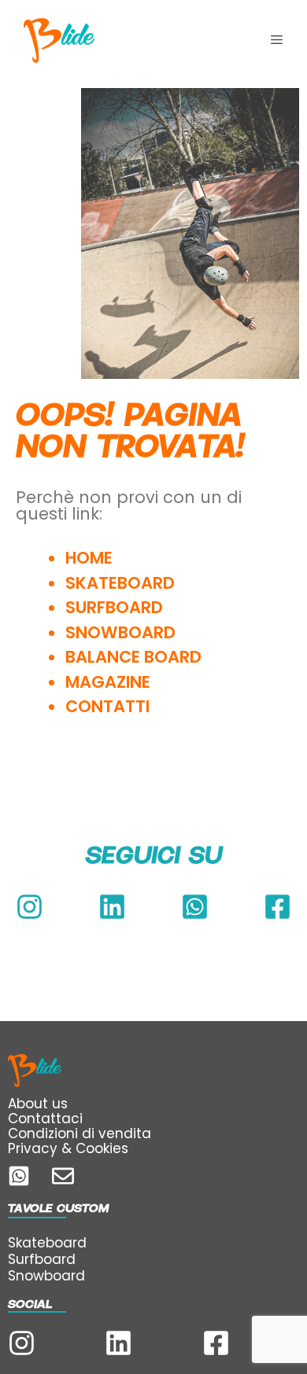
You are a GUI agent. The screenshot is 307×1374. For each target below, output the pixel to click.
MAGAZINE (107, 681)
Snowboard (46, 1275)
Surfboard (42, 1259)
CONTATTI (109, 706)
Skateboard (47, 1242)
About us (38, 1103)
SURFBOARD (114, 607)
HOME (89, 557)
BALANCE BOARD (133, 656)
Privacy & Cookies (68, 1148)
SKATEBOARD (120, 582)
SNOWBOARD (120, 632)
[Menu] (276, 40)
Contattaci (45, 1118)
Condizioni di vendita (79, 1133)
